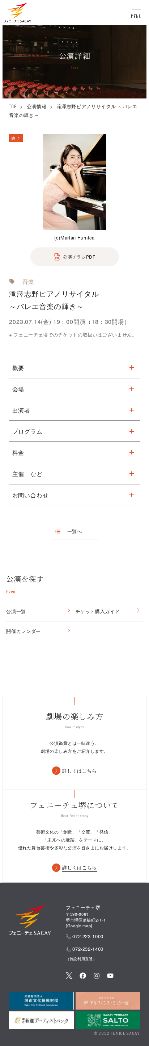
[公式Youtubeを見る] (110, 976)
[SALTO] (108, 1020)
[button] (17, 14)
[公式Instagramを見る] (96, 976)
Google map (79, 925)
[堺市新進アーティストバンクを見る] (41, 1020)
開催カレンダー (23, 631)
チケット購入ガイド (98, 611)
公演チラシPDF (79, 257)
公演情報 (37, 106)
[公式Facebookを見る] (83, 976)
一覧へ (74, 531)
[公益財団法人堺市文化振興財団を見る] (41, 1001)
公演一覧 (16, 611)
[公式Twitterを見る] (69, 976)
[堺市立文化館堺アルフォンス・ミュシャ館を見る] (108, 1001)
